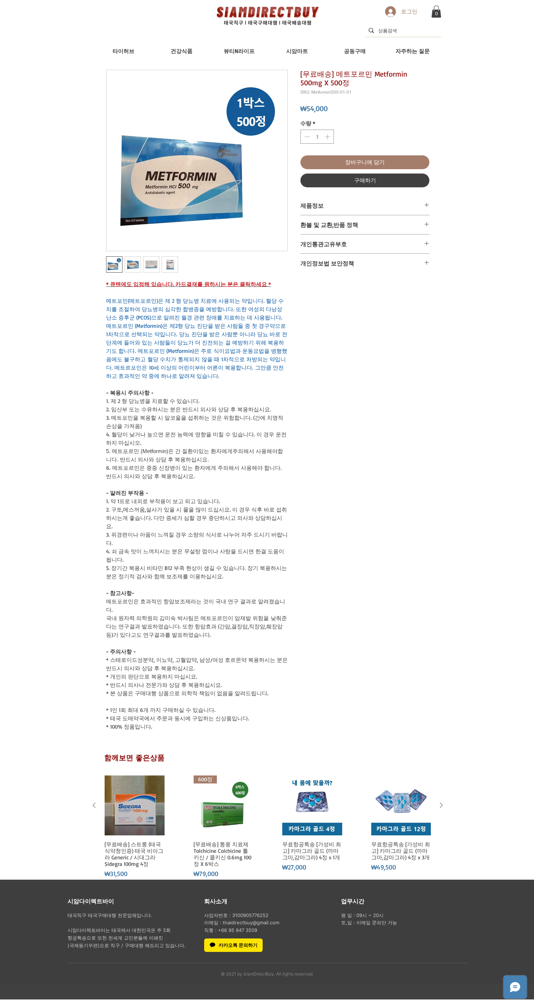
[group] (268, 827)
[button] (436, 11)
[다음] (441, 805)
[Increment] (328, 136)
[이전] (94, 805)
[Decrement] (306, 136)
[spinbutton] (317, 136)
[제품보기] (135, 805)
